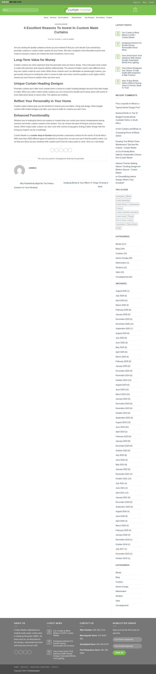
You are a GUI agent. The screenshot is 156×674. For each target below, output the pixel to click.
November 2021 (123, 474)
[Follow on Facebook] (140, 10)
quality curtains (37, 48)
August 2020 (121, 511)
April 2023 (120, 432)
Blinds (129, 196)
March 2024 (121, 394)
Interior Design (122, 258)
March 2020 (121, 526)
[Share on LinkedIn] (70, 150)
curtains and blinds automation (127, 212)
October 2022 (121, 451)
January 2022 (121, 469)
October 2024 (121, 380)
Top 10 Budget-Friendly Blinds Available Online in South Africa (127, 118)
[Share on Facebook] (52, 150)
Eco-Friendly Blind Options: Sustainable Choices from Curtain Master (128, 154)
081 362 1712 (15, 2)
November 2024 (123, 375)
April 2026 (120, 300)
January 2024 (121, 399)
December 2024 (123, 371)
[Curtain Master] (78, 10)
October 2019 (121, 544)
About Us (136, 2)
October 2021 (121, 479)
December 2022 (123, 446)
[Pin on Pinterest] (66, 150)
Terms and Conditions (39, 667)
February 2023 (122, 436)
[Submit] (37, 10)
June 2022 (120, 460)
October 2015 (121, 558)
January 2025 (121, 366)
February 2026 (122, 310)
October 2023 (121, 413)
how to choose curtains (124, 220)
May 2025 (120, 347)
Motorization (121, 263)
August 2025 (121, 333)
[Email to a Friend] (61, 150)
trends (118, 228)
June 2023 (120, 427)
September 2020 (123, 507)
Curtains (119, 208)
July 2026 (120, 296)
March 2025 (121, 357)
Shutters (119, 268)
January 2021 (121, 497)
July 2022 (120, 455)
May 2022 (120, 465)
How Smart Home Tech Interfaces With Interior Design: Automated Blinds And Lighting (132, 59)
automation (120, 196)
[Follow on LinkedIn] (153, 10)
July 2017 (120, 549)
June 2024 (120, 390)
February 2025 (122, 361)
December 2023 (123, 404)
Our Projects (89, 17)
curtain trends (121, 216)
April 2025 (120, 352)
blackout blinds (122, 113)
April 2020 (120, 521)
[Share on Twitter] (57, 150)
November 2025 (123, 324)
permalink (80, 159)
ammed (71, 39)
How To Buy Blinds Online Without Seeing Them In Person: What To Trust (131, 84)
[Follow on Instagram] (143, 10)
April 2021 (120, 493)
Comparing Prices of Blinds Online (127, 134)
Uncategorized (61, 24)
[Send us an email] (149, 10)
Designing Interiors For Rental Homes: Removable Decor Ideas (132, 46)
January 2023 (121, 441)
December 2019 (123, 540)
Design (130, 216)
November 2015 (123, 554)
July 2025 (120, 338)
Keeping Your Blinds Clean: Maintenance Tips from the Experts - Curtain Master (128, 144)
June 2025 (120, 343)
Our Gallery (100, 17)
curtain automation (122, 200)
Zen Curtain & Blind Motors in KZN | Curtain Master (130, 35)
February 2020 (122, 530)
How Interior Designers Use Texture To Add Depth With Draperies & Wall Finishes (132, 71)
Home (46, 17)
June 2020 (120, 516)
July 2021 (120, 483)
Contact (151, 2)
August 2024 (121, 385)
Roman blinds (132, 224)
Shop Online (76, 17)
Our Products (63, 17)
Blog (144, 2)
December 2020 (123, 502)
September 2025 (123, 329)
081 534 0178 (102, 644)
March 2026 (121, 305)
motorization (120, 224)
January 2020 (121, 535)
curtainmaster (134, 204)
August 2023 (121, 422)
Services (53, 17)
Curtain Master (121, 204)
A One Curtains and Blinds (127, 129)
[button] (135, 10)
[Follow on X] (146, 10)
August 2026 (121, 291)
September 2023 (123, 418)
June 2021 (120, 488)
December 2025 (123, 319)
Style (118, 272)
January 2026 (121, 314)
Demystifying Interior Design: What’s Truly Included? (126, 179)
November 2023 (123, 408)
